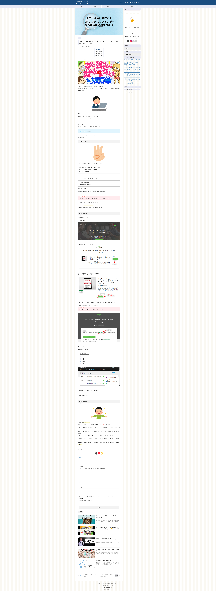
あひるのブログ (82, 3)
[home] (136, 41)
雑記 (80, 457)
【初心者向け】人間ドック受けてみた (103, 560)
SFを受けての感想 (99, 55)
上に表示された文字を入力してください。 (86, 500)
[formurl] (133, 41)
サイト (80, 492)
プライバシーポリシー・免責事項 (123, 2)
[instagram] (131, 41)
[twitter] (96, 453)
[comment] (102, 453)
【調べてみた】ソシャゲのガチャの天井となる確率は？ (107, 527)
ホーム (82, 6)
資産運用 (95, 6)
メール (80, 487)
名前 (80, 482)
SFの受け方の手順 (99, 53)
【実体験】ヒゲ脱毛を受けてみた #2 (103, 538)
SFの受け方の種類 (99, 51)
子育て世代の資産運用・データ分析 (108, 585)
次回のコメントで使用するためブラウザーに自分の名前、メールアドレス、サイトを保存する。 (97, 496)
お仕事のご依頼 (133, 6)
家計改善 (108, 6)
